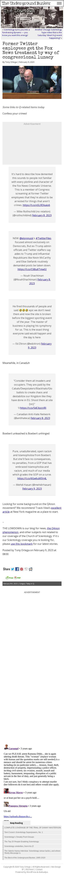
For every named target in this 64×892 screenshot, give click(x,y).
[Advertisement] (32, 145)
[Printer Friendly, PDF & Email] (13, 579)
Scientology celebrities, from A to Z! (19, 846)
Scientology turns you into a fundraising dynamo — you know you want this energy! (16, 32)
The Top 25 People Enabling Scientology (21, 842)
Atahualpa (43, 872)
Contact (39, 869)
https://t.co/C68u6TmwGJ (32, 269)
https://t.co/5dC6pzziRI (33, 408)
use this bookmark (22, 544)
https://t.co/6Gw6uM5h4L (32, 478)
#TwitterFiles (43, 238)
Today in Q (30, 584)
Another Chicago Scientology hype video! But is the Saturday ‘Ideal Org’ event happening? (48, 33)
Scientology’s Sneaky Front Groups (19, 837)
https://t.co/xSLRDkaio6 (36, 205)
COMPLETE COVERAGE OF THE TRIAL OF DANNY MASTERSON (32, 828)
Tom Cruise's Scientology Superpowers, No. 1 (23, 832)
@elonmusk (26, 238)
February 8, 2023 (42, 215)
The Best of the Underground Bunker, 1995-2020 (24, 858)
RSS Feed (30, 869)
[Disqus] (32, 702)
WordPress (31, 872)
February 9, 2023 (32, 488)
